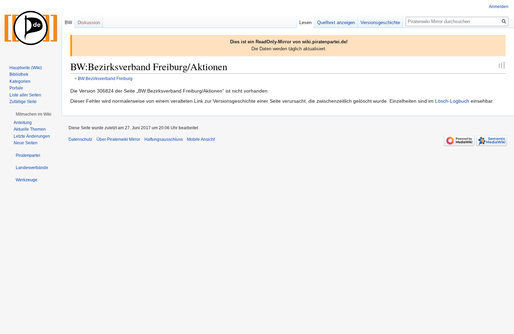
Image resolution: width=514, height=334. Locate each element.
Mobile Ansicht (201, 139)
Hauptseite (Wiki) (25, 67)
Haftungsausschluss (163, 139)
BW (68, 22)
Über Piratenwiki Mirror (118, 139)
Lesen (305, 22)
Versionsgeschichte (380, 22)
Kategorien (19, 81)
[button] (33, 114)
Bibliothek (18, 74)
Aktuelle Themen (30, 129)
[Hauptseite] (31, 28)
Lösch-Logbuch (452, 101)
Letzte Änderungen (32, 136)
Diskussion (89, 22)
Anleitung (23, 122)
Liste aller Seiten (25, 95)
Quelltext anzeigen (336, 22)
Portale (16, 88)
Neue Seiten (25, 142)
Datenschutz (80, 139)
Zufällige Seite (23, 101)
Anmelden (498, 6)
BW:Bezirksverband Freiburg (105, 78)
